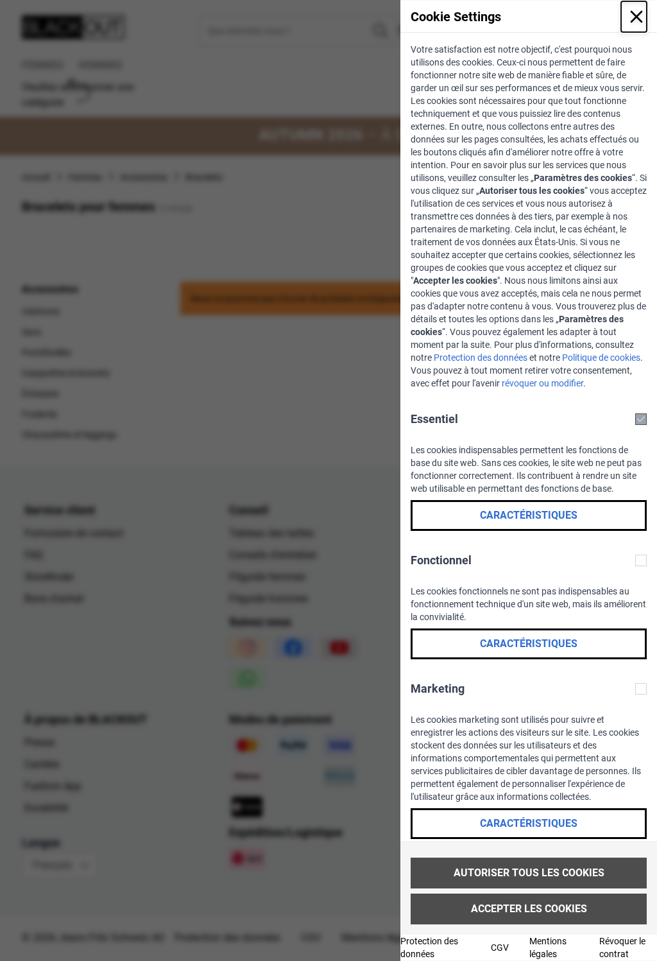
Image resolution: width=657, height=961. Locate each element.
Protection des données (480, 357)
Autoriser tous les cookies (529, 873)
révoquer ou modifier (542, 383)
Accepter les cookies (529, 909)
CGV (500, 947)
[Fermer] (634, 16)
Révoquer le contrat (622, 947)
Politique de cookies (601, 357)
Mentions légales (548, 947)
